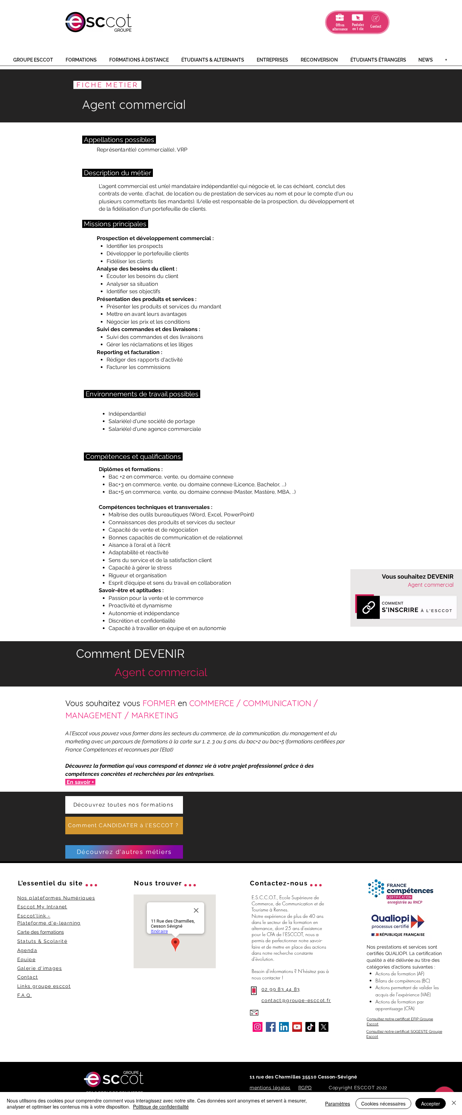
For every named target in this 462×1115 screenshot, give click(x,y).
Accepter (430, 1103)
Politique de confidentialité (161, 1106)
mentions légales (270, 1087)
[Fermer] (454, 1103)
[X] (323, 1027)
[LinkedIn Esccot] (284, 1027)
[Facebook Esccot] (271, 1027)
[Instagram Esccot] (257, 1027)
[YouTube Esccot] (297, 1027)
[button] (34, 60)
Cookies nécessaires (383, 1103)
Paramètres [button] (337, 1103)
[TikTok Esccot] (310, 1027)
